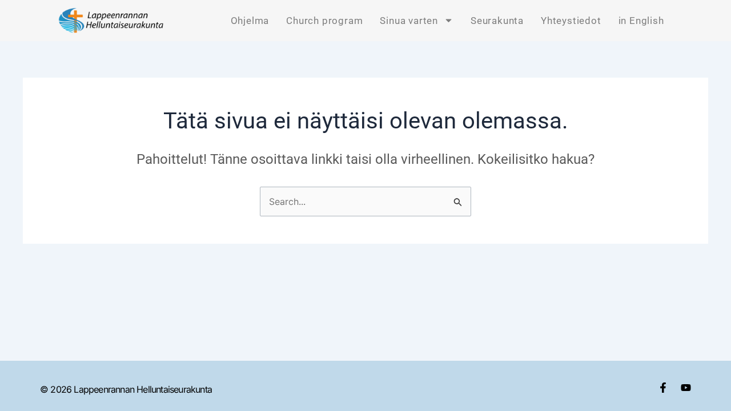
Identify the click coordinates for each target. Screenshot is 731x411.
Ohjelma (250, 20)
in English (641, 20)
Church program (324, 20)
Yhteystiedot (571, 20)
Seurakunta (497, 20)
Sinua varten (409, 20)
